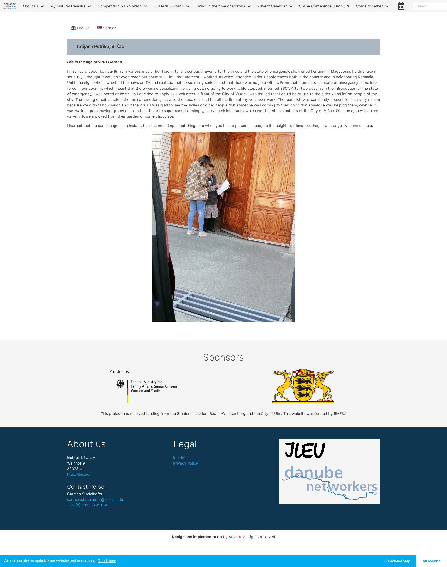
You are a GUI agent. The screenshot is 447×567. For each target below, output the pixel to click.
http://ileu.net (79, 474)
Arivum (235, 536)
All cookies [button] (431, 561)
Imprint (179, 457)
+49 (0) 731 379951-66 (87, 505)
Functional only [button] (397, 561)
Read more (107, 561)
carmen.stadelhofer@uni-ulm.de (95, 499)
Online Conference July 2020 (324, 6)
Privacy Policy (185, 463)
